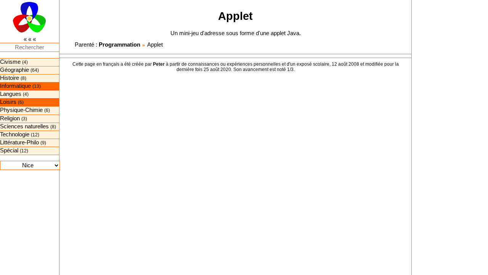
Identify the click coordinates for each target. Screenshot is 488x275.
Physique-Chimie (21, 110)
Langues (10, 94)
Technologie (14, 134)
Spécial (9, 150)
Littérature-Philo (19, 142)
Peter (159, 64)
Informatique (15, 86)
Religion (10, 118)
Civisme (10, 62)
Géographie (14, 70)
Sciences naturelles (24, 126)
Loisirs (8, 102)
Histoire (9, 78)
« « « (30, 39)
